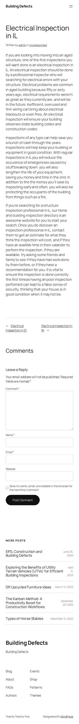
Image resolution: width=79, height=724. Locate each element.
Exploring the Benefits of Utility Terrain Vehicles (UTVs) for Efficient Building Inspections (34, 571)
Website (10, 469)
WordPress (66, 716)
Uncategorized (38, 45)
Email (10, 452)
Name (10, 435)
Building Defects (19, 6)
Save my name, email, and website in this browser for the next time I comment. (41, 488)
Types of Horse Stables (24, 619)
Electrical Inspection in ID (16, 328)
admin (22, 45)
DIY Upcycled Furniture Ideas (28, 587)
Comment (12, 388)
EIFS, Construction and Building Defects (24, 553)
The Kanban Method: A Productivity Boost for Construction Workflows (25, 603)
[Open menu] (71, 6)
